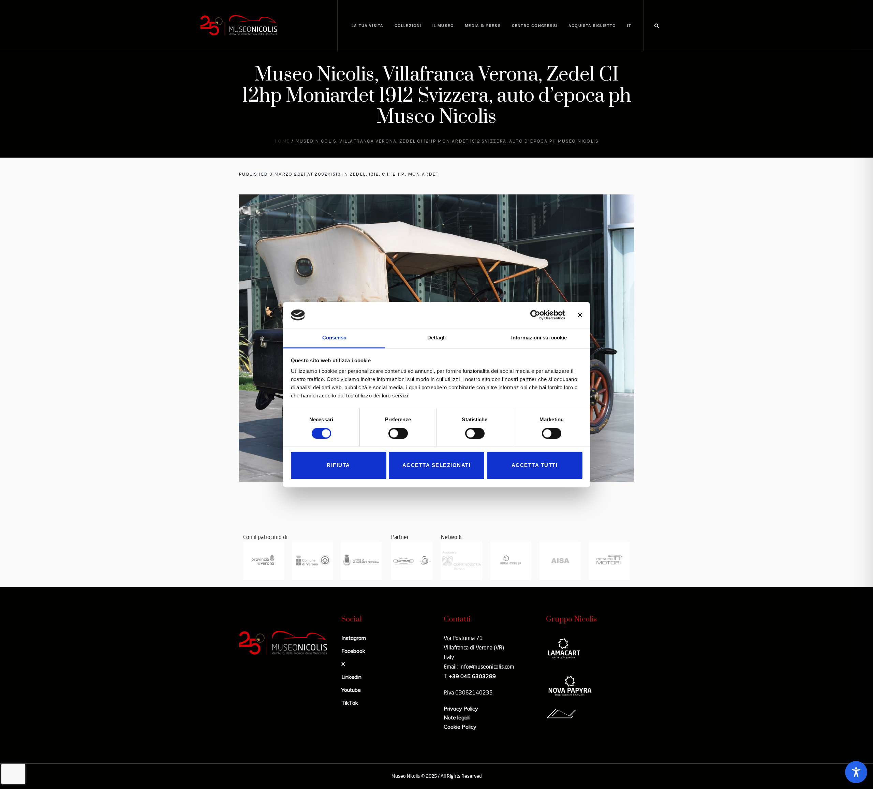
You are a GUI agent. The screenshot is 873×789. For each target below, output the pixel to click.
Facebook (353, 650)
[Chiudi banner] (580, 314)
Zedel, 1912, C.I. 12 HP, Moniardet (394, 174)
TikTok (349, 702)
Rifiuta (338, 465)
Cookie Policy (460, 726)
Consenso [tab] (334, 338)
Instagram (353, 637)
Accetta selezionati (436, 465)
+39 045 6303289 (472, 676)
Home (282, 141)
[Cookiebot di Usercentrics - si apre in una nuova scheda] (535, 315)
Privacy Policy (461, 708)
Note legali (457, 717)
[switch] (398, 433)
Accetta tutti (535, 465)
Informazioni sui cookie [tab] (539, 338)
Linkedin (351, 676)
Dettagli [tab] (436, 338)
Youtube (351, 689)
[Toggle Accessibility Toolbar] (856, 772)
